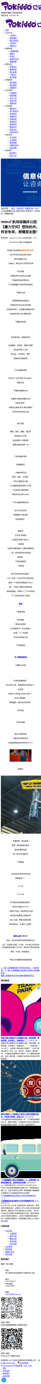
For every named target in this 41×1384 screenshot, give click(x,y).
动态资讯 (20, 208)
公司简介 (13, 35)
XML (25, 1366)
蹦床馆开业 (29, 976)
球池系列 (13, 114)
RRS (30, 1366)
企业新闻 (13, 140)
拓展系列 (13, 116)
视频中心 (13, 46)
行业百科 (13, 137)
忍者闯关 (13, 119)
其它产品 (13, 1236)
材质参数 (13, 96)
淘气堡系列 (14, 111)
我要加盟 (13, 62)
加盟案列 (13, 88)
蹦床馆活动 (12, 976)
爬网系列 (13, 122)
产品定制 (5, 1371)
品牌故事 (13, 38)
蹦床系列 (13, 109)
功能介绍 (13, 101)
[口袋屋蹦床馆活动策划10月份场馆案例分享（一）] (20, 1198)
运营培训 (13, 67)
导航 (3, 1368)
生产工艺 (13, 98)
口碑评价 (13, 43)
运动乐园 (13, 1244)
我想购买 (13, 103)
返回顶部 (5, 1376)
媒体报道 (13, 143)
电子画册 (13, 77)
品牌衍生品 (14, 59)
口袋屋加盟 (14, 51)
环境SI (12, 56)
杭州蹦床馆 (21, 976)
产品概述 (13, 93)
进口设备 (13, 72)
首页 (7, 30)
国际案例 (13, 85)
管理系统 (13, 69)
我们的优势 (14, 41)
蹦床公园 (4, 976)
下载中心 (13, 75)
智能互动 (13, 130)
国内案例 (13, 82)
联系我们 (13, 153)
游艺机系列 (14, 132)
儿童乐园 (13, 1233)
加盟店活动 (14, 145)
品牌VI (12, 54)
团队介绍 (13, 156)
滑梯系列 (13, 124)
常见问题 (13, 148)
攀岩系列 (13, 127)
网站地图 (18, 1366)
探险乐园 (13, 1241)
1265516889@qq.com (13, 1294)
